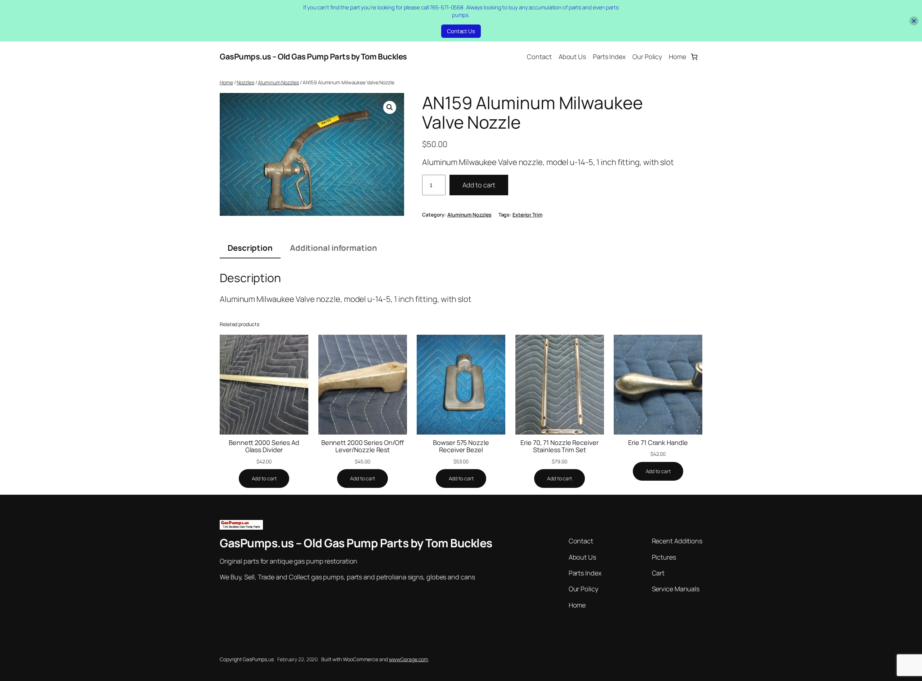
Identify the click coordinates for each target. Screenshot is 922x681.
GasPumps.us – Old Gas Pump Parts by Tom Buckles (313, 56)
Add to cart (478, 185)
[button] (389, 107)
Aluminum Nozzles (278, 82)
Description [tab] (250, 247)
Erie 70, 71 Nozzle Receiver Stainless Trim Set (559, 446)
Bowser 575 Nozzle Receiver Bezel (461, 446)
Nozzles (245, 82)
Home (226, 82)
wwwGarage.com (409, 659)
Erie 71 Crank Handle (658, 442)
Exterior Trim (527, 214)
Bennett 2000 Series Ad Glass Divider (264, 446)
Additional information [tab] (333, 247)
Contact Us (461, 31)
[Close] (913, 20)
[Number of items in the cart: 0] (694, 57)
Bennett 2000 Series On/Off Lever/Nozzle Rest (362, 446)
